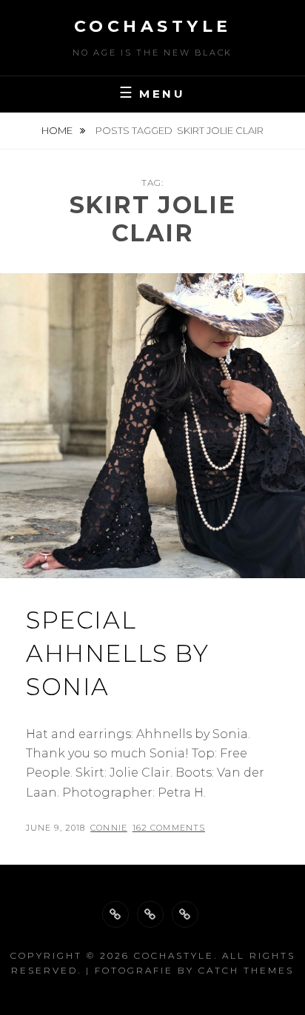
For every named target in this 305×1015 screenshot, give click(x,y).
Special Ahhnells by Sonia (118, 653)
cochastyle (153, 26)
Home (58, 130)
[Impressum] (185, 914)
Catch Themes (246, 970)
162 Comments (169, 828)
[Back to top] (115, 914)
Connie (108, 828)
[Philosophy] (150, 914)
